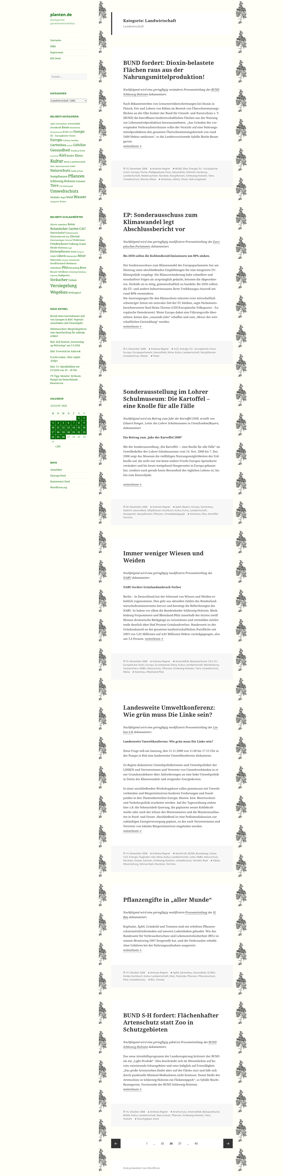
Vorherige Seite (116, 1143)
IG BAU (211, 972)
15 (79, 427)
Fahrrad (68, 240)
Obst (172, 976)
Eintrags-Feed (58, 475)
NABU (72, 166)
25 (58, 437)
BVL (153, 979)
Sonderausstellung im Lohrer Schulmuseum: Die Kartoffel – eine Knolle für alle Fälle (166, 399)
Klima (79, 155)
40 (197, 1143)
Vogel (63, 197)
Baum (65, 127)
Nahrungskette (197, 179)
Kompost (80, 252)
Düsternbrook (57, 236)
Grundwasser (162, 664)
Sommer (80, 181)
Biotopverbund (56, 132)
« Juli (57, 446)
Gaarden (74, 140)
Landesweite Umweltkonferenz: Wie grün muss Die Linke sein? (169, 710)
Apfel (178, 506)
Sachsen (147, 860)
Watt (205, 860)
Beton (71, 224)
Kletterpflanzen (60, 251)
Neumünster (74, 260)
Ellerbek (75, 236)
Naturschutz (60, 170)
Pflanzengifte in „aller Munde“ (167, 899)
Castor (212, 853)
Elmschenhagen (57, 240)
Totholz (72, 280)
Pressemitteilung (196, 912)
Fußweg (73, 244)
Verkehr (55, 197)
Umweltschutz (64, 191)
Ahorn (53, 224)
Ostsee (138, 860)
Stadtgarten (64, 275)
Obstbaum (71, 263)
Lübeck (61, 256)
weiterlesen (132, 146)
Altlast (176, 179)
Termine (127, 517)
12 (63, 427)
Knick (73, 251)
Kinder (70, 155)
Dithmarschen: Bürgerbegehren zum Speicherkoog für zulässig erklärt (68, 332)
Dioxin (184, 179)
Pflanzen (76, 176)
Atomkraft (55, 127)
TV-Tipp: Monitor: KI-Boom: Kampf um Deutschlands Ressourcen (65, 379)
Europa (56, 140)
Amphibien (62, 224)
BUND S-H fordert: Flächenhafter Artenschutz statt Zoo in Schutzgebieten (171, 1022)
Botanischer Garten (64, 229)
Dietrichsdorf (57, 232)
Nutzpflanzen (59, 176)
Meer (52, 166)
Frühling (66, 140)
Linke (192, 857)
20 (68, 432)
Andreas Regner (161, 168)
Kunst (67, 161)
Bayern (186, 506)
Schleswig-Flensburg (77, 272)
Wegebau (59, 292)
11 (58, 427)
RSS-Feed (55, 58)
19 (63, 432)
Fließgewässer (156, 172)
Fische (143, 172)
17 (53, 432)
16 (84, 427)
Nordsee (164, 175)
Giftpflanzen (154, 510)
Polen (156, 355)
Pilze (125, 979)
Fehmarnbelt (146, 864)
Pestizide (181, 976)
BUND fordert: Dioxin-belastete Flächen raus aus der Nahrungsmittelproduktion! (168, 70)
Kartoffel (213, 513)
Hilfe (53, 46)
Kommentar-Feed (60, 481)
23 (84, 432)
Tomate (160, 979)
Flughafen (144, 857)
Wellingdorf (74, 292)
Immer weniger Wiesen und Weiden (163, 556)
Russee (54, 271)
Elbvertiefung (130, 864)
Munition (160, 864)
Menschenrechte (62, 166)
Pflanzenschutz (206, 976)
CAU (82, 228)
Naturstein (55, 259)
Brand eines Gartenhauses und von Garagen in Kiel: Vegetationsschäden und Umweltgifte (67, 319)
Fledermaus (79, 239)
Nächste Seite (228, 1143)
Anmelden (56, 469)
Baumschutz (75, 127)
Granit (82, 244)
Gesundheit (60, 150)
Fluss (168, 172)
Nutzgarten (129, 513)
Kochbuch (167, 510)
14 (73, 427)
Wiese (152, 179)
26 (63, 437)
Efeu (67, 237)
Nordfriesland (57, 263)
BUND (65, 131)
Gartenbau (58, 145)
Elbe (185, 168)
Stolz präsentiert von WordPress (141, 1168)
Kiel (62, 155)
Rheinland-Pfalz (155, 671)
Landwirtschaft (77, 161)
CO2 (71, 132)
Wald (69, 197)
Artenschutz (61, 123)
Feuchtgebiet (144, 1118)
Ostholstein (55, 268)
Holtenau (63, 247)
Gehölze (79, 145)
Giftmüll (190, 172)
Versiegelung (63, 285)
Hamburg (75, 150)
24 (53, 437)
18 (58, 432)
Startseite (55, 40)
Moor (82, 256)
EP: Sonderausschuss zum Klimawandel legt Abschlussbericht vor (160, 222)
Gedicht (70, 145)
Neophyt (65, 260)
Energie (79, 131)
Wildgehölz (54, 202)
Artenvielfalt (74, 123)
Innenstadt (54, 156)
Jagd (70, 248)
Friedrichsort (59, 244)
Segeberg (53, 275)
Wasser (80, 196)
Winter (63, 201)
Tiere (54, 185)
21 (73, 432)
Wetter (144, 355)
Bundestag (202, 853)
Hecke (53, 247)
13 (68, 427)
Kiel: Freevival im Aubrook (65, 351)
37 (181, 1143)
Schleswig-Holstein (62, 181)
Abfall (52, 124)
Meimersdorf (71, 256)
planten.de (61, 14)
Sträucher (59, 279)
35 (163, 1143)
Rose (83, 267)
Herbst (82, 151)
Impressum (56, 52)
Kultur (56, 161)
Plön (65, 267)
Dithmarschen (72, 233)
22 (79, 432)
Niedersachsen (77, 171)
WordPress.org (58, 487)
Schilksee (63, 271)
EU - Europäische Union (62, 135)
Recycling (74, 267)
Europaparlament (142, 352)
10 (53, 427)
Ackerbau (166, 179)
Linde (53, 256)
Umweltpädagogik (66, 186)
